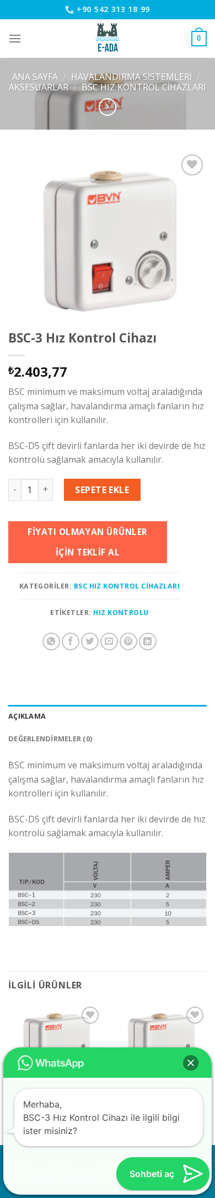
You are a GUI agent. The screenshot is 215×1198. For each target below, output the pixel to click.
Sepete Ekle (102, 490)
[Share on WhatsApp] (51, 641)
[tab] (107, 716)
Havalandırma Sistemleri (131, 77)
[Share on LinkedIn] (148, 641)
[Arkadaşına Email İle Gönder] (109, 641)
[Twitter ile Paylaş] (90, 641)
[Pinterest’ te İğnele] (128, 641)
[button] (190, 1063)
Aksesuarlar (38, 87)
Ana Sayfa (35, 77)
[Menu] (15, 38)
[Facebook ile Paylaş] (70, 641)
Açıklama (27, 716)
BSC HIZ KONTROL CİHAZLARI (144, 87)
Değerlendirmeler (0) (50, 739)
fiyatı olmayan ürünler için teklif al (87, 542)
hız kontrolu (121, 612)
